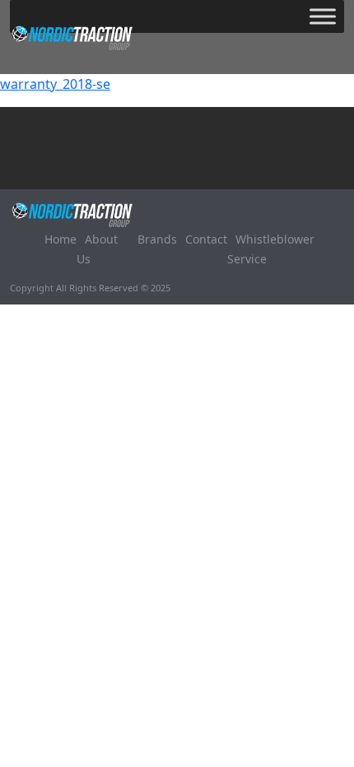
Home (60, 239)
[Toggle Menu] (323, 16)
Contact (206, 239)
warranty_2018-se (55, 84)
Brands (157, 239)
